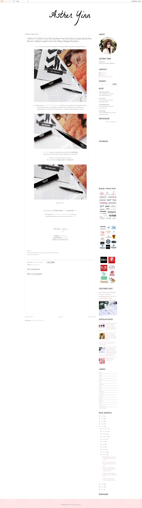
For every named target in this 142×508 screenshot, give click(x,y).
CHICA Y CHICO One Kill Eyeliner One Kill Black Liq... (109, 464)
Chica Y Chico (46, 152)
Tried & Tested (102, 408)
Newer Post (29, 317)
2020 (102, 424)
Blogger (79, 504)
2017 (102, 487)
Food (100, 382)
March (104, 449)
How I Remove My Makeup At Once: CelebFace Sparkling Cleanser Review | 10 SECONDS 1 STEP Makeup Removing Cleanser (107, 296)
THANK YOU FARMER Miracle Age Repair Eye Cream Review (108, 469)
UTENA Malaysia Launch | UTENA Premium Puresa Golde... (109, 458)
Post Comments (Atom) (38, 320)
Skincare (101, 401)
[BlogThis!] (49, 262)
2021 (102, 421)
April (103, 446)
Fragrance (101, 384)
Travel (100, 403)
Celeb (100, 374)
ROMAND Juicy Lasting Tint (110, 359)
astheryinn (103, 72)
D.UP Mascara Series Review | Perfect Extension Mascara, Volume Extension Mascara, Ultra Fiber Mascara (107, 327)
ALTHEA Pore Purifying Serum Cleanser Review (108, 479)
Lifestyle (101, 391)
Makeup (37, 264)
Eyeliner (37, 46)
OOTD (100, 398)
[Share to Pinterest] (54, 262)
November (105, 431)
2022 (102, 418)
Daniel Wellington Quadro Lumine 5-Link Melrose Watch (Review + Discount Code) (111, 336)
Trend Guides (102, 405)
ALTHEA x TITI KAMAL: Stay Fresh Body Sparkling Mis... (109, 475)
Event (100, 377)
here (64, 210)
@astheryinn (63, 235)
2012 (102, 489)
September (105, 436)
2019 (102, 426)
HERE (63, 203)
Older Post (92, 317)
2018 (102, 484)
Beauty (33, 264)
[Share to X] (51, 262)
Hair (100, 386)
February (104, 452)
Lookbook (101, 394)
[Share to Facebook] (52, 262)
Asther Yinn (65, 237)
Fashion (101, 379)
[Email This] (47, 262)
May (103, 444)
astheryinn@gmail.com (107, 76)
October (104, 434)
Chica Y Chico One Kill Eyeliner (51, 105)
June (103, 441)
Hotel (100, 389)
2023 (102, 416)
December (105, 428)
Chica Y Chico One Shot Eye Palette (61, 214)
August (104, 439)
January (104, 454)
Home (61, 317)
